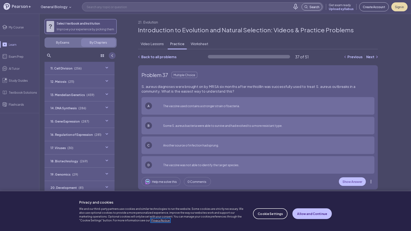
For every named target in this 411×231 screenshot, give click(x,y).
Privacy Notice (160, 220)
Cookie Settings (270, 214)
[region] (205, 211)
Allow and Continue (312, 214)
